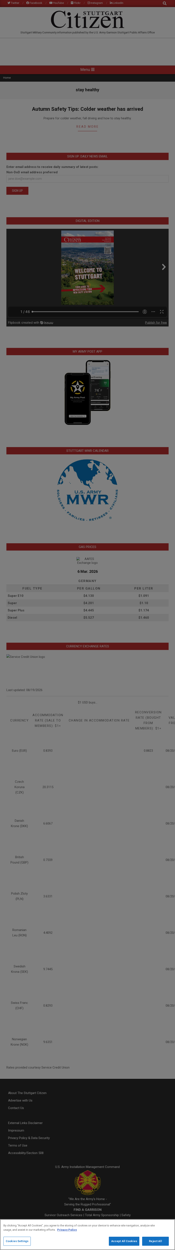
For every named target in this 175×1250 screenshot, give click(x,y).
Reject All (155, 1241)
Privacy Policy (67, 1229)
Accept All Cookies (124, 1241)
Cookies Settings (17, 1241)
